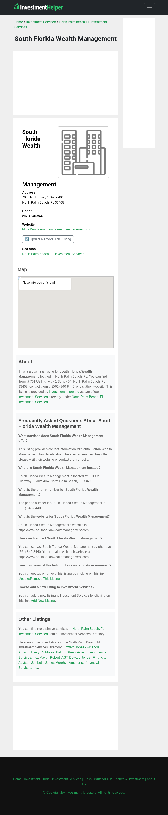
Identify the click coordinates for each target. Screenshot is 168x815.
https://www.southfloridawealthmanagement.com (57, 229)
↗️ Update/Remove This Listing (48, 239)
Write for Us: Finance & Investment (119, 779)
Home (18, 22)
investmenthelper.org (64, 391)
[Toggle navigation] (149, 7)
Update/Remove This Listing (39, 578)
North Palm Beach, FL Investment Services (53, 254)
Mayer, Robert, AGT (54, 657)
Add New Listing (43, 600)
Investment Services (41, 22)
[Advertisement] (65, 82)
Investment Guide (37, 779)
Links (88, 779)
